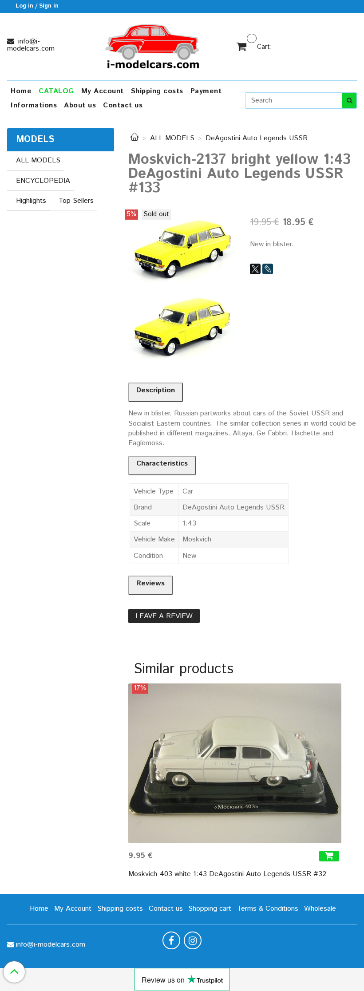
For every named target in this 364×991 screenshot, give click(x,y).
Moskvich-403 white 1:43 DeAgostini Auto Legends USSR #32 (227, 874)
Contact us (122, 105)
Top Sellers (76, 201)
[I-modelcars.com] (153, 45)
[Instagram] (193, 940)
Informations (34, 105)
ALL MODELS (172, 138)
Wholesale (320, 909)
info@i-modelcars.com (31, 45)
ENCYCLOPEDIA (43, 181)
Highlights (31, 201)
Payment (206, 91)
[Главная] (134, 138)
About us (80, 105)
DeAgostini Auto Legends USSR (257, 138)
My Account (102, 91)
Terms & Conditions (267, 909)
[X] (255, 269)
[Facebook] (171, 940)
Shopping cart (209, 909)
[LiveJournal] (267, 269)
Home (21, 91)
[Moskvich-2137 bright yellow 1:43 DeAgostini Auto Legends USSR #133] (181, 246)
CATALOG (56, 91)
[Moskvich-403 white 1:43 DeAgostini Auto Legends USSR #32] (234, 763)
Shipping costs (157, 91)
